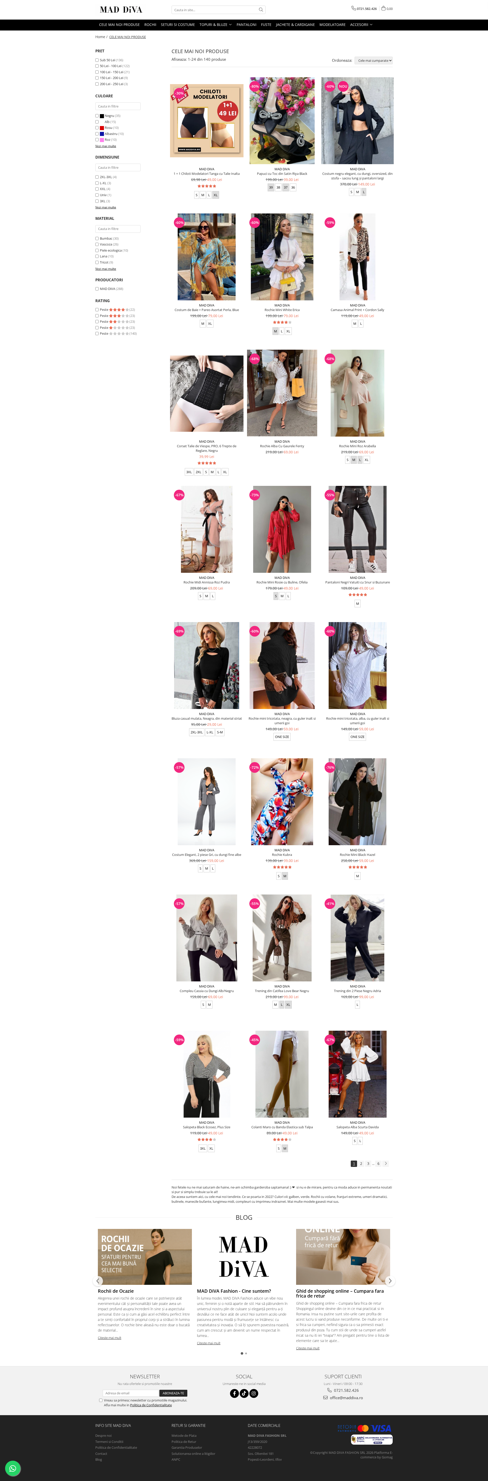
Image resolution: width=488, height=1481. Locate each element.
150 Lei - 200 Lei (111, 77)
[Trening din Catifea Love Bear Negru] (282, 937)
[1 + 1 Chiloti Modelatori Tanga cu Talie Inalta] (206, 121)
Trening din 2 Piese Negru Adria (357, 991)
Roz (107, 139)
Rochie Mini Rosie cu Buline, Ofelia (282, 582)
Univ (103, 195)
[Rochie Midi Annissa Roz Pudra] (206, 529)
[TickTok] (244, 1393)
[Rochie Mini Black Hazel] (357, 801)
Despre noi (103, 1435)
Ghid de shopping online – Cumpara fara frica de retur (340, 1293)
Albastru (111, 133)
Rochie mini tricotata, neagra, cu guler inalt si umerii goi (282, 720)
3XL (102, 201)
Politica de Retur (184, 1441)
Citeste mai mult (109, 1337)
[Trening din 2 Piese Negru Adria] (357, 937)
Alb (107, 121)
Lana (103, 256)
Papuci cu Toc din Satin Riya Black (282, 173)
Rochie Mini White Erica (282, 309)
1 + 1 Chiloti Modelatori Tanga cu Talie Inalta (207, 173)
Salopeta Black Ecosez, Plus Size (206, 1127)
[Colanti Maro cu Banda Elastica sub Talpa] (282, 1074)
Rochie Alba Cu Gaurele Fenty (282, 446)
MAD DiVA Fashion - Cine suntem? (234, 1291)
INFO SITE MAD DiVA (113, 1425)
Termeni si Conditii (109, 1441)
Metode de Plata (184, 1435)
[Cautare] (261, 10)
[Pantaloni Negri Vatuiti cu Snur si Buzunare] (357, 529)
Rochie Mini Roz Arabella (357, 446)
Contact (101, 1453)
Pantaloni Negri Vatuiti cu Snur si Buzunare (357, 582)
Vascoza (106, 244)
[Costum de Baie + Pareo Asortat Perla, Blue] (206, 256)
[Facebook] (234, 1393)
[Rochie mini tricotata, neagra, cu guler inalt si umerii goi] (282, 665)
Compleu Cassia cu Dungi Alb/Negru (207, 991)
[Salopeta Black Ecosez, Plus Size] (206, 1074)
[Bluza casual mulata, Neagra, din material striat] (206, 665)
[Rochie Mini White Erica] (282, 256)
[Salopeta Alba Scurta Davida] (357, 1074)
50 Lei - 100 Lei (110, 66)
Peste (104, 309)
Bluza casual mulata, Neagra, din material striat (207, 718)
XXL (103, 189)
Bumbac (106, 238)
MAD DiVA (107, 288)
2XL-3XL (106, 177)
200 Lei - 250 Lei (111, 84)
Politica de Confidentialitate (151, 1405)
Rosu (108, 127)
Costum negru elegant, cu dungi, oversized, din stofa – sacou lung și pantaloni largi (357, 175)
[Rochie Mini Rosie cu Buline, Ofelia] (282, 529)
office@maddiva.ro (346, 1397)
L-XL (103, 183)
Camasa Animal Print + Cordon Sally (357, 309)
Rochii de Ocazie (116, 1291)
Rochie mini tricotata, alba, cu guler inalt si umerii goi (357, 720)
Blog (98, 1459)
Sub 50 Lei (107, 60)
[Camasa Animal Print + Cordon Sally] (357, 256)
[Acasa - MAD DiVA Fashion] (120, 10)
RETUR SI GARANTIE (189, 1425)
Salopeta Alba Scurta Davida (358, 1127)
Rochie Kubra (282, 854)
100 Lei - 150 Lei (111, 72)
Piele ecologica (111, 250)
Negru (109, 115)
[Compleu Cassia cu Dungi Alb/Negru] (206, 937)
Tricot (104, 262)
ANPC (176, 1459)
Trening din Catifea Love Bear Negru (282, 991)
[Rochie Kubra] (282, 801)
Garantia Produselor (187, 1447)
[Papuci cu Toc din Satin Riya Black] (282, 120)
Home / (102, 36)
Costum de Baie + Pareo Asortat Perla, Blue (207, 309)
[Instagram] (253, 1393)
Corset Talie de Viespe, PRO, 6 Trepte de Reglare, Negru (206, 448)
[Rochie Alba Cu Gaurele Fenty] (282, 393)
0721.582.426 (346, 1390)
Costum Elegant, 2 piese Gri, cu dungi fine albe (206, 854)
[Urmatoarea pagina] (385, 1164)
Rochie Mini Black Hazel (357, 854)
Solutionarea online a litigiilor (193, 1453)
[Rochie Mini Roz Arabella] (357, 393)
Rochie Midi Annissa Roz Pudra (207, 582)
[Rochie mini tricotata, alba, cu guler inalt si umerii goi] (357, 665)
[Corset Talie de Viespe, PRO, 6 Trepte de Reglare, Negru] (206, 393)
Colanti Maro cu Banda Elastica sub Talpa (282, 1127)
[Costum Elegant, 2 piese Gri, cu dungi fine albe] (206, 801)
